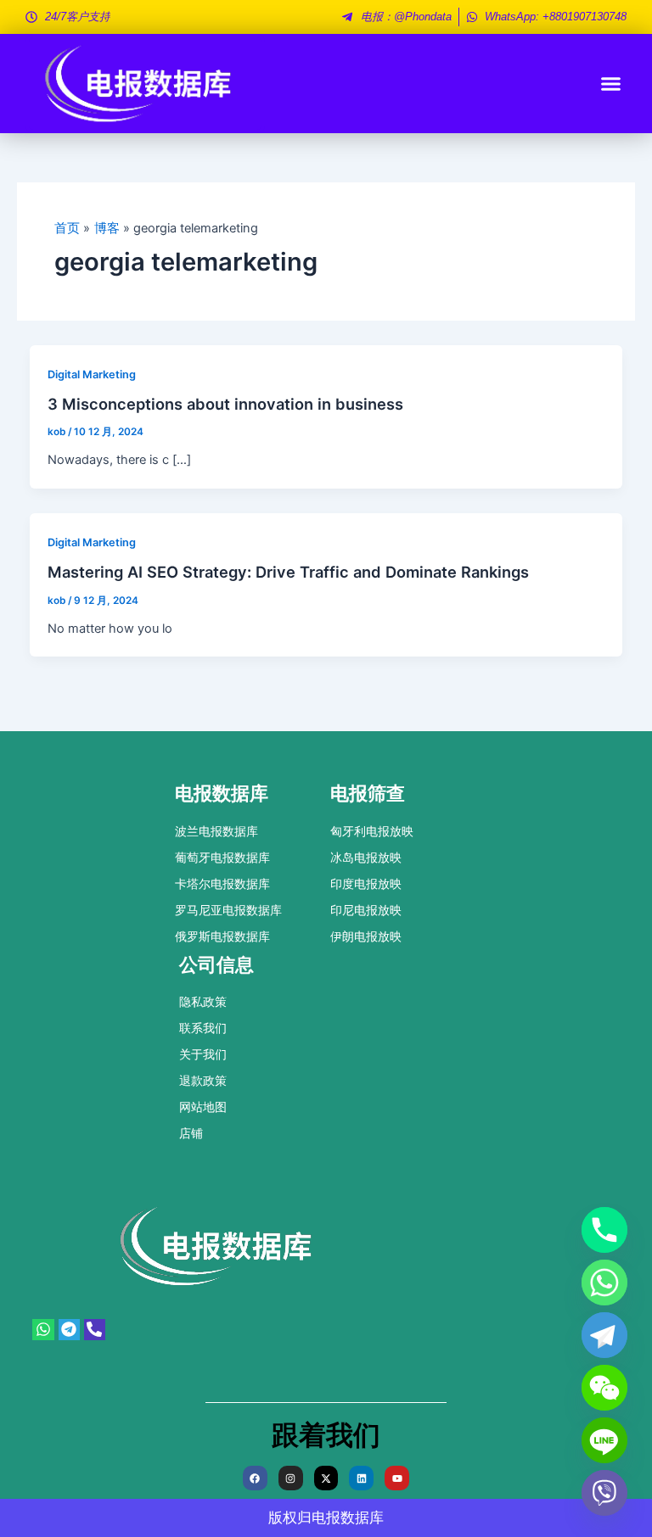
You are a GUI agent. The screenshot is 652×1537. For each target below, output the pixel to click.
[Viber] (604, 1493)
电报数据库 (348, 1517)
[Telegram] (604, 1335)
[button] (611, 84)
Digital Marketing (92, 374)
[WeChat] (604, 1388)
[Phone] (604, 1230)
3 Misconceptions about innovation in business (225, 403)
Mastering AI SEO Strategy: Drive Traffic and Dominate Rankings (288, 571)
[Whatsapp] (604, 1282)
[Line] (604, 1440)
